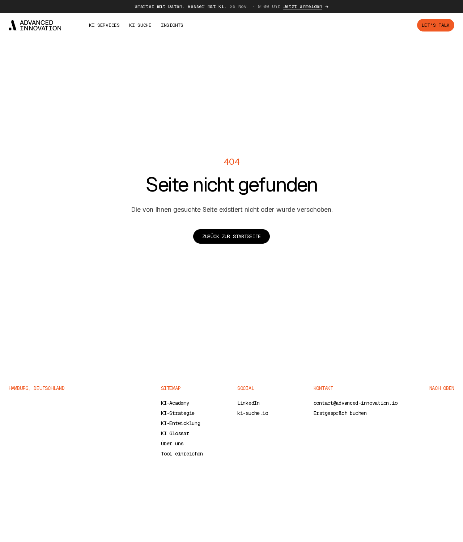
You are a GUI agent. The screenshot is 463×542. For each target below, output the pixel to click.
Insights (172, 25)
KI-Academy (175, 403)
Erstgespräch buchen (340, 413)
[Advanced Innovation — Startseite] (35, 25)
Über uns (172, 443)
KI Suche (140, 25)
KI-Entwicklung (180, 423)
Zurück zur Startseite (231, 236)
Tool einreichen (182, 453)
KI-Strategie (178, 413)
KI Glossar (175, 433)
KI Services (104, 25)
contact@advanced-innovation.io (356, 403)
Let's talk (436, 25)
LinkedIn (248, 403)
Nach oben (441, 388)
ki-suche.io (252, 413)
